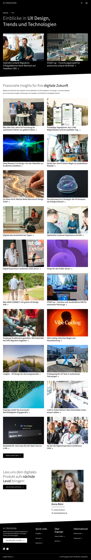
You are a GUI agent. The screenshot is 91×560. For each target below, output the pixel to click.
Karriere (57, 541)
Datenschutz (77, 533)
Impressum (77, 538)
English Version (8, 557)
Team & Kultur (59, 536)
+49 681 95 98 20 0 (59, 510)
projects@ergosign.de (60, 513)
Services (38, 538)
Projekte (38, 533)
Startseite (5, 13)
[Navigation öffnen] (86, 3)
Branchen (39, 543)
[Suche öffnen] (81, 3)
